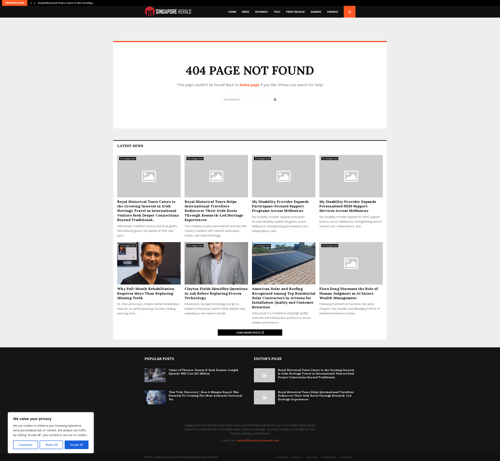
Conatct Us (346, 457)
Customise (25, 445)
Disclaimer (283, 457)
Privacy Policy (328, 457)
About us (298, 457)
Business (261, 11)
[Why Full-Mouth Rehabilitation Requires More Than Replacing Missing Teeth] (149, 263)
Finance (332, 11)
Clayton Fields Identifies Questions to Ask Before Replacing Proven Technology (216, 293)
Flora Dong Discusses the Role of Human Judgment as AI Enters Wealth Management (348, 293)
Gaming (316, 11)
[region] (51, 432)
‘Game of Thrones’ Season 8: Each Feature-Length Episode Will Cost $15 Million (203, 371)
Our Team (312, 457)
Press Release (295, 11)
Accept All (76, 445)
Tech (277, 11)
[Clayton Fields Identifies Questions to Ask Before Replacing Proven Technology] (216, 263)
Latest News (130, 146)
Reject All (51, 445)
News (245, 11)
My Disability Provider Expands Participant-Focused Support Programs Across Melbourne (280, 206)
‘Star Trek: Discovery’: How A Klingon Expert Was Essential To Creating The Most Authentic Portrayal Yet (205, 395)
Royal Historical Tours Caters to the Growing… (66, 2)
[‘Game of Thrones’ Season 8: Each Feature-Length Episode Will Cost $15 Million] (155, 375)
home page (249, 84)
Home (232, 11)
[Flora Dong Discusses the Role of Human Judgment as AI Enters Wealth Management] (351, 263)
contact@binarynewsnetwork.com (257, 440)
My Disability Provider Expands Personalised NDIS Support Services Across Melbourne (347, 206)
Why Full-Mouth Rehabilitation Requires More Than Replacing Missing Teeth (145, 293)
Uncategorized (127, 158)
